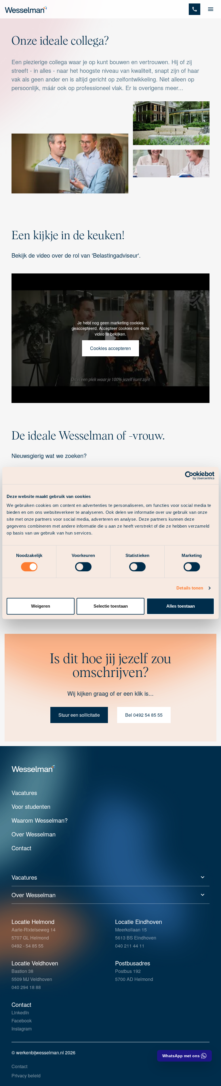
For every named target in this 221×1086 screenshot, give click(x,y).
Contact (21, 848)
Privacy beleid (26, 1075)
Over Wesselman (34, 834)
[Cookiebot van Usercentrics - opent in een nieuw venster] (189, 475)
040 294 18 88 (26, 987)
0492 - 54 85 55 (27, 945)
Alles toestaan (180, 606)
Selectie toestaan (111, 606)
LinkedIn (20, 1012)
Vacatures (24, 792)
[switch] (83, 566)
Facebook (22, 1020)
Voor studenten (31, 806)
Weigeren (40, 606)
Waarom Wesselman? (40, 820)
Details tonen (189, 587)
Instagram (22, 1028)
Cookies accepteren (110, 348)
